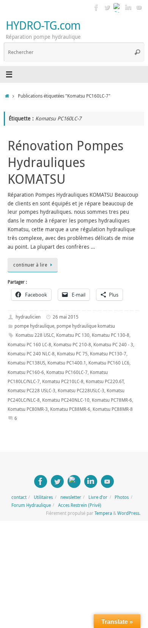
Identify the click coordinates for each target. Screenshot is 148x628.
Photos (122, 497)
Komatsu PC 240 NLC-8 (31, 353)
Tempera (103, 513)
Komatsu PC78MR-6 (112, 400)
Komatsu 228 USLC (35, 335)
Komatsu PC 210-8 (72, 344)
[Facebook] (96, 7)
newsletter (70, 497)
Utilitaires (43, 497)
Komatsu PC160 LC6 (108, 363)
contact (19, 497)
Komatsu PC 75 (72, 353)
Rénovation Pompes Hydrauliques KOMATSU (65, 162)
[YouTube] (139, 7)
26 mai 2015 (66, 317)
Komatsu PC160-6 (26, 372)
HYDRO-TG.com (43, 25)
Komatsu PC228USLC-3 (81, 390)
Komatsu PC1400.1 (66, 363)
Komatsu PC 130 (73, 335)
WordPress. (128, 513)
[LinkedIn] (128, 7)
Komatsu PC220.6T (105, 381)
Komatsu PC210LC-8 (62, 381)
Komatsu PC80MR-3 (28, 409)
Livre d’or (97, 497)
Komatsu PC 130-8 (110, 335)
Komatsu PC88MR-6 (70, 409)
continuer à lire (30, 265)
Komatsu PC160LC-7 (67, 372)
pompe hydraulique (34, 326)
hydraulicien (28, 317)
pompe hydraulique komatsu (86, 326)
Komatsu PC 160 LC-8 (29, 344)
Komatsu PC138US (26, 363)
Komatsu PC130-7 (108, 353)
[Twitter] (107, 7)
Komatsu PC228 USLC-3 (31, 390)
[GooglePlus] (117, 7)
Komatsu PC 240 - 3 (113, 344)
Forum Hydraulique (31, 505)
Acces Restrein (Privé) (79, 505)
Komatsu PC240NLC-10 (66, 400)
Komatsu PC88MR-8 (113, 409)
